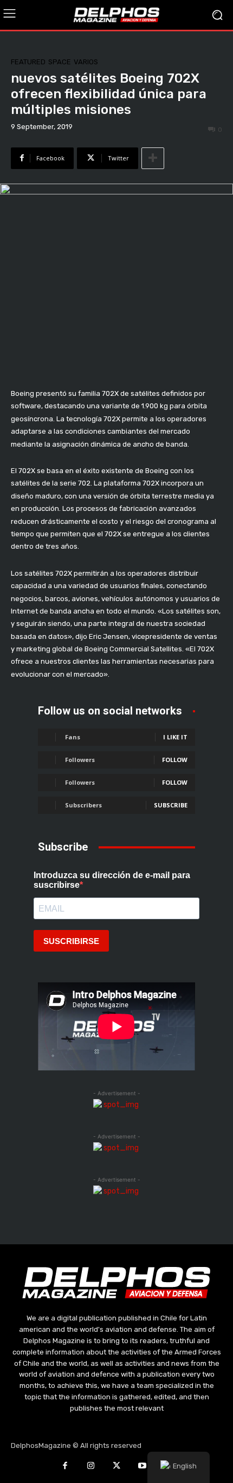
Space (59, 61)
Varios (86, 61)
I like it (175, 737)
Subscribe (170, 805)
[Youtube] (142, 1467)
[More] (152, 158)
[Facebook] (65, 1467)
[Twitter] (116, 1467)
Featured (28, 61)
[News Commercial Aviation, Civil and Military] (116, 14)
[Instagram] (91, 1467)
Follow (174, 760)
